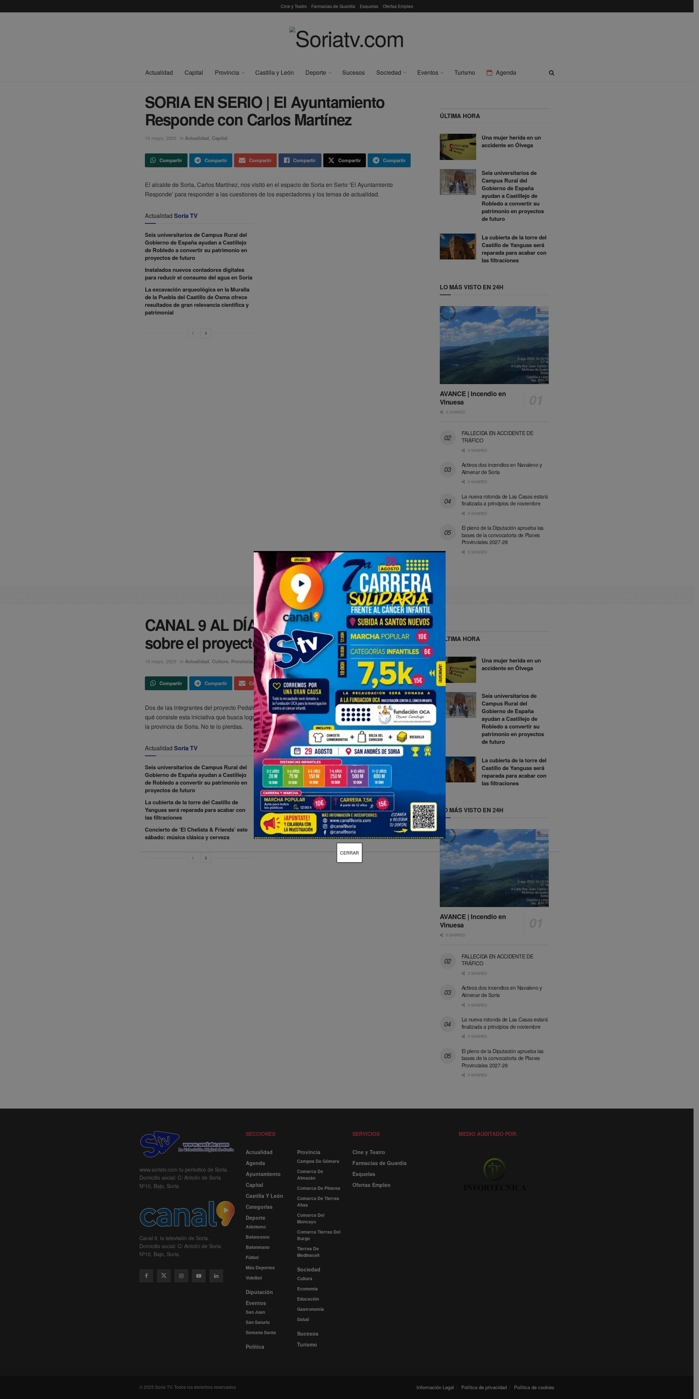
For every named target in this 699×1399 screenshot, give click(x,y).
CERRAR (349, 852)
